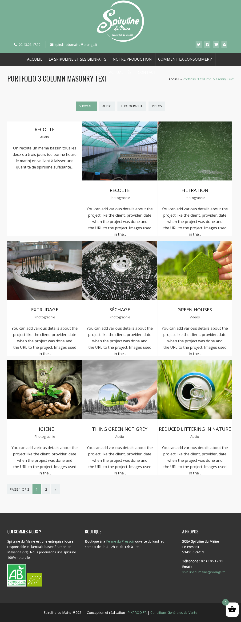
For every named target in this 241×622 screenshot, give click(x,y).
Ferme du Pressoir (120, 541)
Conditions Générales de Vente (173, 612)
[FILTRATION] (194, 179)
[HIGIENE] (44, 417)
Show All (86, 106)
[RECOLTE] (119, 179)
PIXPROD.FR (137, 612)
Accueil (34, 59)
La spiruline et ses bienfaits (77, 59)
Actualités (120, 72)
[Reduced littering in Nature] (194, 417)
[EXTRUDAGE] (44, 298)
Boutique (93, 72)
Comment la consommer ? (185, 59)
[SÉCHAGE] (119, 298)
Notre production (132, 59)
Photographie (132, 106)
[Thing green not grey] (119, 417)
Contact (147, 72)
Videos (157, 106)
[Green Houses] (194, 298)
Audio (107, 106)
